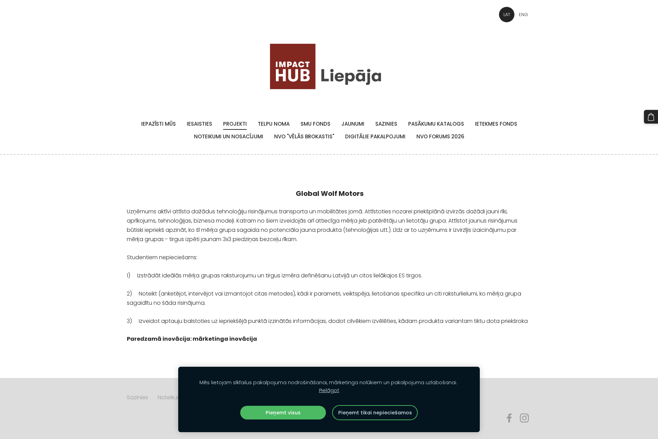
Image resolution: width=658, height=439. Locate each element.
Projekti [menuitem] (235, 123)
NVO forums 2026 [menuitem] (440, 136)
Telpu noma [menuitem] (274, 123)
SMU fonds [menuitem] (315, 123)
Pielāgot (329, 390)
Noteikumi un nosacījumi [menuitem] (228, 136)
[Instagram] (524, 418)
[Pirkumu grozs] (651, 117)
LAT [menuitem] (506, 14)
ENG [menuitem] (523, 14)
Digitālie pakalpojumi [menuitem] (375, 136)
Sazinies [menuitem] (386, 123)
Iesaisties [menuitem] (199, 123)
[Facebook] (509, 418)
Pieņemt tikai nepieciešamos (375, 412)
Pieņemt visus (283, 412)
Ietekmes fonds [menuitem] (496, 123)
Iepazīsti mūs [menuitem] (158, 123)
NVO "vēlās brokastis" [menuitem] (304, 136)
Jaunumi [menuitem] (352, 123)
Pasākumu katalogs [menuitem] (436, 123)
